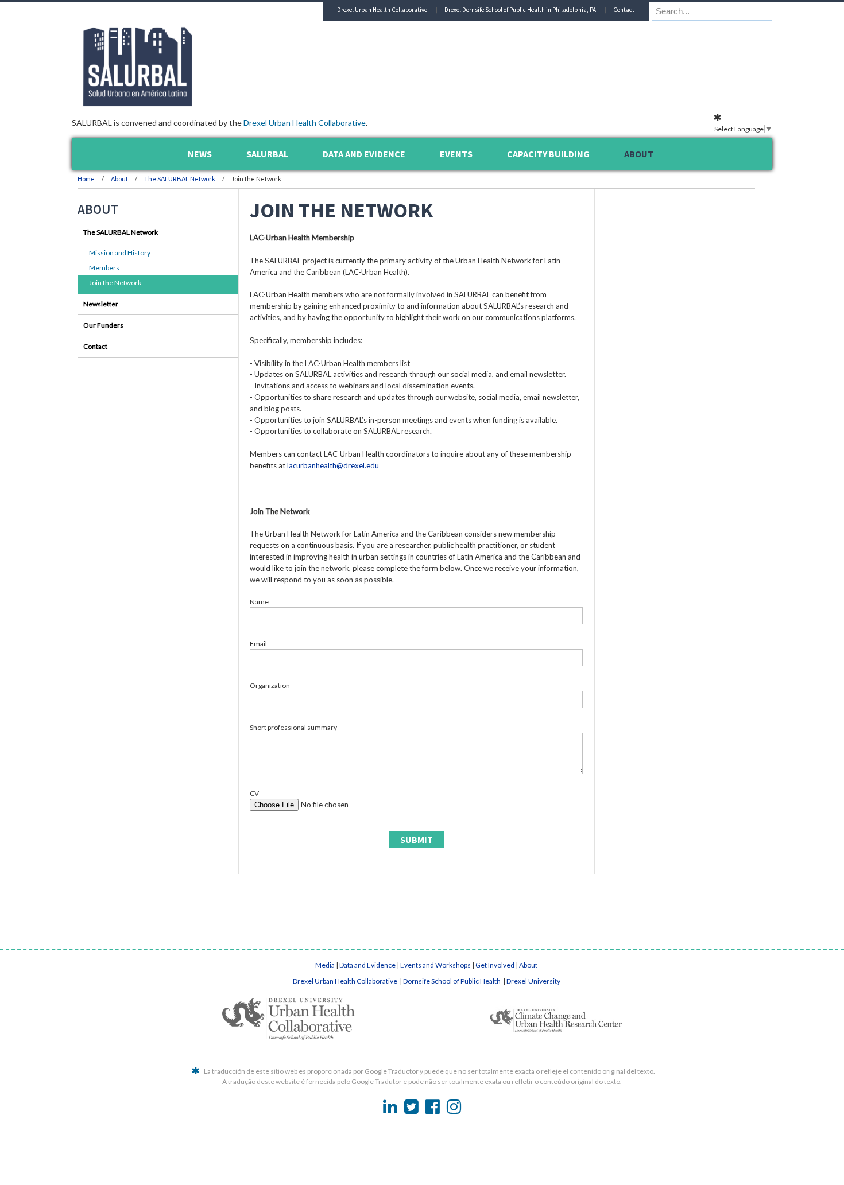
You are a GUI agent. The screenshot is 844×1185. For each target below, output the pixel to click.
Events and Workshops (435, 965)
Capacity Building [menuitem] (548, 154)
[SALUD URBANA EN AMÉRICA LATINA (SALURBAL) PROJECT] (186, 102)
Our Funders (103, 325)
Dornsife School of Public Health (452, 981)
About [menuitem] (638, 154)
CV (254, 793)
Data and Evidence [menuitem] (364, 154)
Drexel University (533, 981)
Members (104, 267)
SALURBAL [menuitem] (267, 154)
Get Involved (494, 965)
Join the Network (115, 282)
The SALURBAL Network (179, 178)
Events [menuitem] (456, 154)
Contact (623, 10)
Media (325, 965)
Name (259, 601)
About (120, 178)
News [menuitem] (200, 154)
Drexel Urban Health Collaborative (304, 122)
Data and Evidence (367, 965)
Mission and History (119, 252)
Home (86, 178)
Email (258, 643)
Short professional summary (293, 727)
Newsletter (100, 304)
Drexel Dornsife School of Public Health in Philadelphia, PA (520, 10)
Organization (270, 685)
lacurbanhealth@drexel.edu (333, 465)
